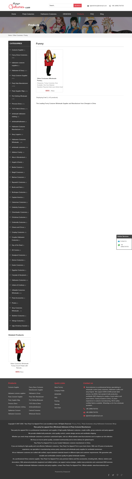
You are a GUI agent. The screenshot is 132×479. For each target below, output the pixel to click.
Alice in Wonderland (19, 157)
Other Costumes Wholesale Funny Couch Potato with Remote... (19, 366)
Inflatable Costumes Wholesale (18, 291)
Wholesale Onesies (35, 414)
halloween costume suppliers (18, 64)
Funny (26, 35)
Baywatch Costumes (19, 182)
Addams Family (18, 152)
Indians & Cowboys (19, 285)
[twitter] (113, 476)
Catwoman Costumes (20, 202)
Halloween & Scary (19, 70)
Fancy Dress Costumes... (20, 56)
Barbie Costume (18, 167)
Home (14, 14)
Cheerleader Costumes (20, 212)
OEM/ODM (67, 14)
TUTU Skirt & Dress (20, 108)
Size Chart (57, 408)
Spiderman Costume (14, 410)
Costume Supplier (18, 50)
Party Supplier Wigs (20, 91)
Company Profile (59, 390)
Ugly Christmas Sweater (20, 326)
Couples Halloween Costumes (18, 238)
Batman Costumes (19, 177)
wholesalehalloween (19, 121)
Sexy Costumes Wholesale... (17, 309)
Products (80, 14)
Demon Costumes (18, 260)
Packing (56, 401)
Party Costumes (28, 14)
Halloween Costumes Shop (106, 424)
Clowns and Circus (19, 227)
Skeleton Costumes (19, 316)
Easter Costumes (18, 265)
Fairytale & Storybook (20, 275)
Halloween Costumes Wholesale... (19, 141)
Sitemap (56, 404)
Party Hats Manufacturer (20, 85)
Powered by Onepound (62, 472)
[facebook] (108, 476)
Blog (102, 14)
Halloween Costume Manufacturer (18, 128)
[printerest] (117, 476)
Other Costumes (18, 35)
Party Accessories (18, 298)
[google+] (121, 476)
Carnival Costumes (34, 410)
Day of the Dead (18, 245)
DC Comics (16, 250)
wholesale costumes (20, 147)
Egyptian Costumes (19, 270)
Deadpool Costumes (19, 255)
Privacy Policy (76, 424)
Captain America (18, 197)
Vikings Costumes (18, 321)
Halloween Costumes (48, 14)
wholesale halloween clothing (18, 115)
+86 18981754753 (125, 245)
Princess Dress (18, 104)
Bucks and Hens (18, 187)
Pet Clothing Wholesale (19, 97)
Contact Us (123, 241)
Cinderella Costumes (19, 222)
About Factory (58, 387)
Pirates (15, 303)
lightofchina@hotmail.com (98, 5)
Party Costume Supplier (19, 77)
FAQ (92, 14)
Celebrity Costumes (19, 207)
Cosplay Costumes (19, 232)
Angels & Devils (18, 162)
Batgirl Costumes (18, 172)
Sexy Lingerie (17, 134)
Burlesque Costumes (19, 192)
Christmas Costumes (19, 217)
